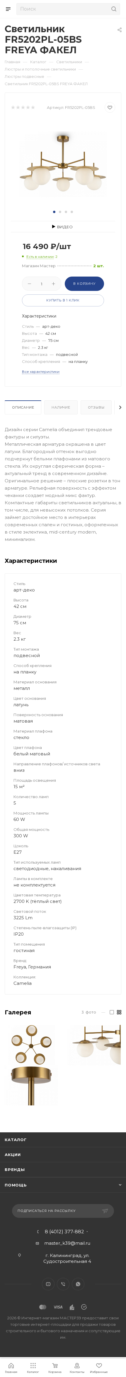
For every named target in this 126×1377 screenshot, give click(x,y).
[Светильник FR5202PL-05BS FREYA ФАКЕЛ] (63, 164)
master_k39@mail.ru (67, 1243)
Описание (23, 407)
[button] (54, 212)
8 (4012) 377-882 (64, 1231)
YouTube (48, 1284)
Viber (63, 1284)
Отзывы (96, 407)
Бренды (15, 1169)
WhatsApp (78, 1284)
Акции (13, 1154)
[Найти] (113, 9)
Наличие (61, 407)
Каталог (16, 1139)
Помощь (16, 1185)
